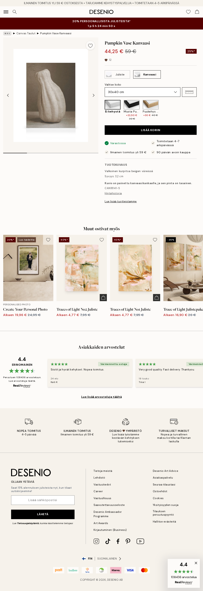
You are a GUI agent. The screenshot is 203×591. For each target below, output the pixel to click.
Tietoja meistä (103, 471)
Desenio (113, 579)
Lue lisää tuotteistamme (121, 201)
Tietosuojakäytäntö (28, 523)
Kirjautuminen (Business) (110, 530)
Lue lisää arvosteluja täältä (101, 397)
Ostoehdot (160, 491)
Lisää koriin (150, 130)
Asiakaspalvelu (163, 477)
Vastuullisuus (102, 498)
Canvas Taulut (25, 33)
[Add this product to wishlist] (90, 45)
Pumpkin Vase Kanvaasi (56, 33)
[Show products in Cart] (197, 12)
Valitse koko (113, 84)
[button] (189, 92)
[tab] (15, 151)
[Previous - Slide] (8, 95)
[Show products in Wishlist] (188, 12)
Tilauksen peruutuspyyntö (163, 513)
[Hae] (14, 12)
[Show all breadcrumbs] (7, 33)
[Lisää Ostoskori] (103, 297)
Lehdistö (99, 477)
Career (98, 491)
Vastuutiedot (102, 484)
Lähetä (43, 514)
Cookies (158, 498)
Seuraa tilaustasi (164, 484)
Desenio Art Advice (165, 471)
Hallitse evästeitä (164, 521)
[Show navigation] (6, 12)
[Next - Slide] (93, 95)
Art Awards (101, 523)
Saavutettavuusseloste (109, 505)
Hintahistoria (113, 193)
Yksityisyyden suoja (166, 505)
